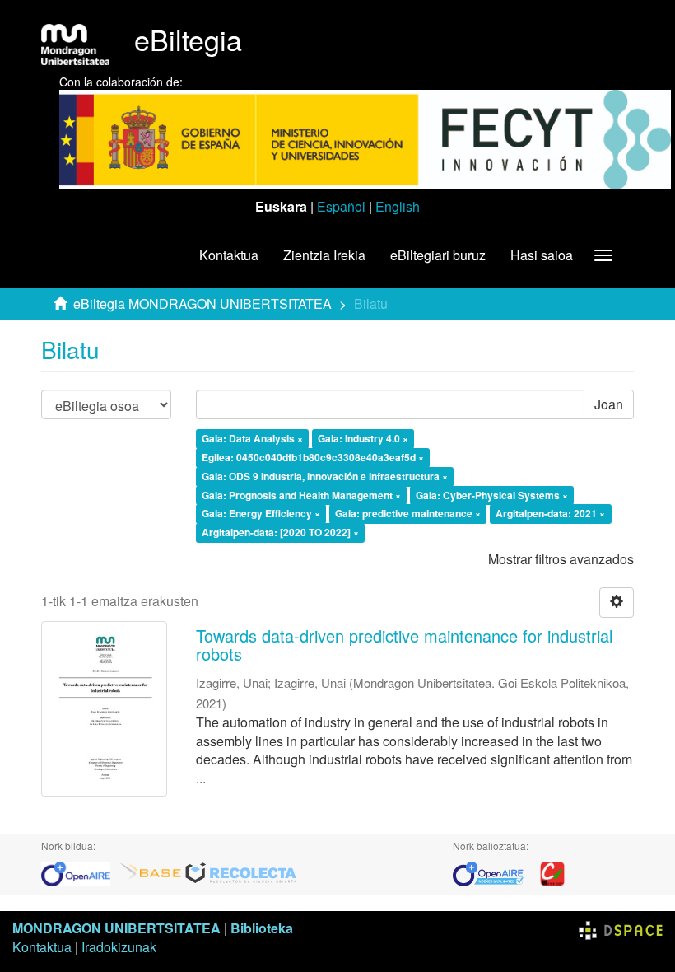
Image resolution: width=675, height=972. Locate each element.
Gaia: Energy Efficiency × (261, 514)
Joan (608, 404)
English (397, 206)
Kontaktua (228, 254)
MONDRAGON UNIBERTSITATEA (116, 927)
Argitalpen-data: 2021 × (550, 514)
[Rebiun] (552, 873)
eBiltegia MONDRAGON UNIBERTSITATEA (202, 303)
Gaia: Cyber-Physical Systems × (492, 495)
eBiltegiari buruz (438, 254)
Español (341, 206)
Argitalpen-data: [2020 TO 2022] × (280, 533)
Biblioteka (261, 927)
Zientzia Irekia (324, 254)
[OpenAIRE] (80, 873)
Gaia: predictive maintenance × (408, 514)
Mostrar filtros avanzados (561, 558)
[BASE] (151, 873)
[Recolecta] (241, 873)
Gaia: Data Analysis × (252, 438)
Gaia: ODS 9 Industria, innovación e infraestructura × (325, 476)
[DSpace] (621, 927)
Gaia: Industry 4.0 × (363, 438)
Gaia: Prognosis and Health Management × (301, 495)
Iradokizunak (118, 946)
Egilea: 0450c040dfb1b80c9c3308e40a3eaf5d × (313, 457)
